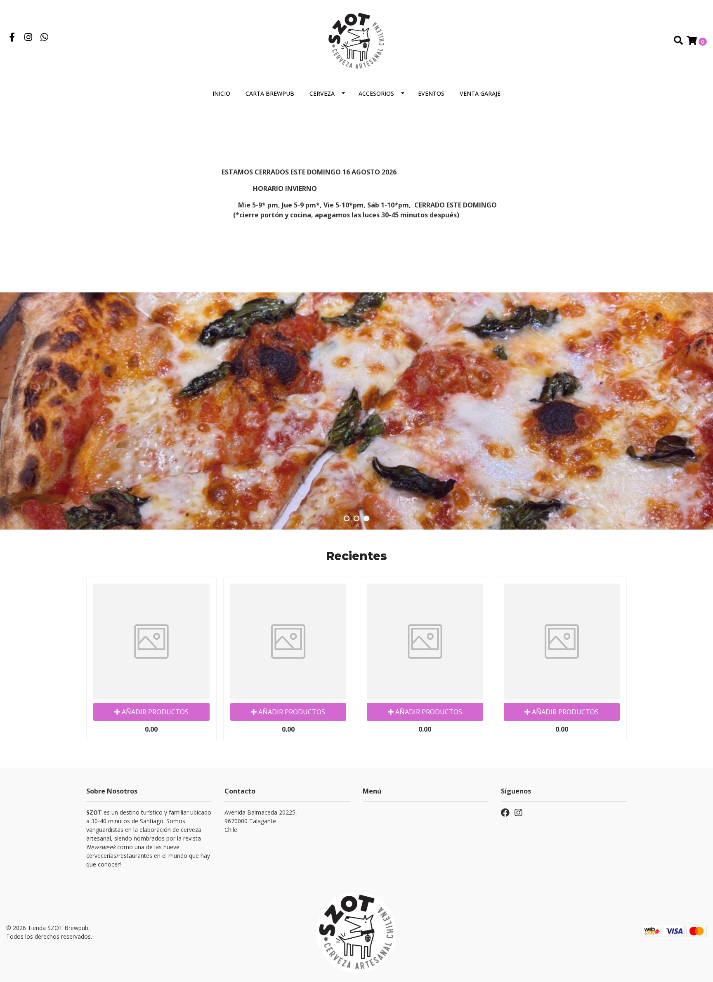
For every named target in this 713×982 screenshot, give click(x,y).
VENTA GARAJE (480, 93)
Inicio (221, 93)
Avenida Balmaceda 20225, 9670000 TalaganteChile (260, 821)
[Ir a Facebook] (12, 37)
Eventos (431, 93)
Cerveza (322, 93)
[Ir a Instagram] (28, 37)
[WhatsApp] (44, 37)
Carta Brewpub (270, 93)
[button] (346, 518)
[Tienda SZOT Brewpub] (356, 40)
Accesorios (376, 93)
